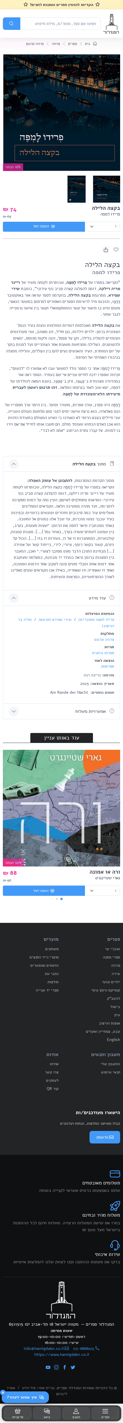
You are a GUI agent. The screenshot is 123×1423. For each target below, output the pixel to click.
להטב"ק (113, 998)
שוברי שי (112, 949)
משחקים (52, 949)
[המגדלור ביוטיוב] (48, 1368)
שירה (116, 973)
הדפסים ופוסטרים (44, 965)
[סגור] (3, 1392)
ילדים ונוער (111, 982)
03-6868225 (83, 1348)
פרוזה (56, 43)
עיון (117, 1015)
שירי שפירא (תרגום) (54, 619)
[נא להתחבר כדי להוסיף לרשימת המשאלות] (116, 250)
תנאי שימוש (110, 1072)
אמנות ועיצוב (109, 1023)
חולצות (53, 982)
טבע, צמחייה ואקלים (103, 1031)
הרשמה (102, 1137)
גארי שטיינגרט (107, 878)
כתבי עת (52, 973)
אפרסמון (107, 666)
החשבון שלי (110, 1064)
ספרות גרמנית (103, 653)
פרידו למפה (110, 214)
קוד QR (53, 1088)
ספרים (72, 43)
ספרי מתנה (111, 957)
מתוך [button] (89, 464)
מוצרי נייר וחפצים (44, 957)
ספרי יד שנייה (47, 990)
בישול (115, 1006)
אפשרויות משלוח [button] (91, 711)
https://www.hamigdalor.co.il (61, 1354)
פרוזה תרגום (35, 43)
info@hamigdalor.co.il (44, 1348)
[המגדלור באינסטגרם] (56, 1368)
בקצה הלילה (106, 208)
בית (88, 43)
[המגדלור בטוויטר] (73, 1368)
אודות (54, 1064)
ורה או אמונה (105, 872)
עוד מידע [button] (98, 598)
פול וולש (28, 1388)
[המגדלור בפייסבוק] (64, 1368)
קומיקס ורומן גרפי (105, 990)
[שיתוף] (106, 250)
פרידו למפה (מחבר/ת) (95, 619)
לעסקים (52, 1080)
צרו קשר (52, 1072)
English (113, 1039)
